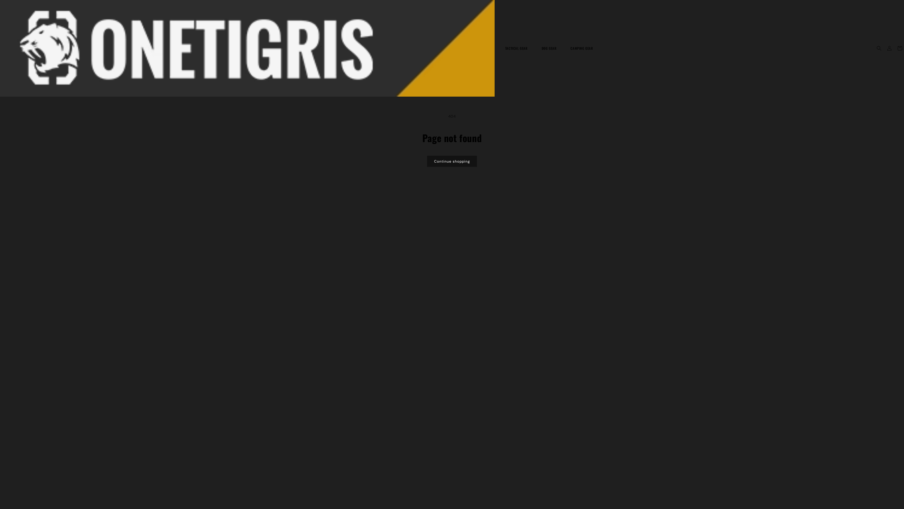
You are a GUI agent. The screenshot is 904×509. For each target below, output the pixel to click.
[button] (879, 48)
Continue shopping (452, 161)
